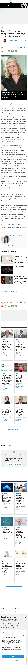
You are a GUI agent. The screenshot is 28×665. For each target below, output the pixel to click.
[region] (13, 649)
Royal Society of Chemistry (15, 295)
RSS (15, 611)
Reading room (17, 10)
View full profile (9, 246)
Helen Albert (18, 510)
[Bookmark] (15, 51)
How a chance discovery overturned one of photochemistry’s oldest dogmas (20, 259)
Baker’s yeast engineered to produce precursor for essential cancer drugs (20, 566)
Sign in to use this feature (20, 44)
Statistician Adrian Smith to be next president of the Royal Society (19, 412)
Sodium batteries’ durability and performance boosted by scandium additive (20, 500)
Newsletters (6, 10)
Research (4, 493)
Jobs (11, 10)
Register (18, 464)
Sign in (9, 464)
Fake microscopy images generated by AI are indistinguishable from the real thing (20, 280)
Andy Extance (5, 578)
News (2, 27)
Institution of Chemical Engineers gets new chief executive (20, 379)
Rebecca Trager (5, 388)
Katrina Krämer (12, 40)
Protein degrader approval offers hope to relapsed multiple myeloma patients (7, 567)
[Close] (24, 636)
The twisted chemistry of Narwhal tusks (7, 531)
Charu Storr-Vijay (6, 507)
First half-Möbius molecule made (19, 267)
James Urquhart (18, 543)
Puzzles (24, 10)
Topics (2, 611)
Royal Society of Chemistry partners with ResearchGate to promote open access (7, 379)
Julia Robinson (18, 356)
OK (13, 656)
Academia (4, 291)
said (2, 128)
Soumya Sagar (19, 575)
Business (4, 560)
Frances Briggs (5, 356)
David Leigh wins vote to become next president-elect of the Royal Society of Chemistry (6, 346)
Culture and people (15, 291)
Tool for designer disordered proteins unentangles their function (20, 533)
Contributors (18, 608)
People (3, 295)
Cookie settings (13, 660)
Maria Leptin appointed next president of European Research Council (7, 412)
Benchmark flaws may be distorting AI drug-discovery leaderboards (7, 499)
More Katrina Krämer (8, 251)
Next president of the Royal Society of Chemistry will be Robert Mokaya (20, 346)
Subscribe (3, 606)
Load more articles (14, 429)
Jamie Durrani (4, 420)
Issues (16, 606)
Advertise (3, 608)
